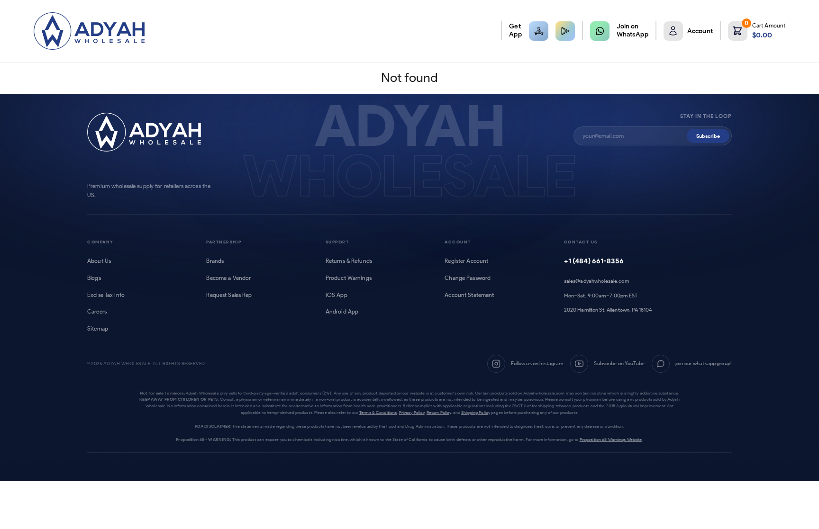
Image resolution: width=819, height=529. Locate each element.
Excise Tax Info (106, 295)
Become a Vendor (228, 278)
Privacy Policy (412, 412)
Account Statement (469, 295)
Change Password (468, 278)
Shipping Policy (475, 412)
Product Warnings (349, 278)
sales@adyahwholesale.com (596, 281)
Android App (342, 311)
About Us (99, 261)
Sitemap (97, 328)
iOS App (336, 295)
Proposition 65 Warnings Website (611, 439)
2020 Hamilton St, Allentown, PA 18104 (608, 309)
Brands (215, 261)
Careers (97, 311)
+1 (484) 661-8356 (594, 261)
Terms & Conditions (378, 412)
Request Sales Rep (229, 295)
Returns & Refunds (349, 261)
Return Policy (439, 412)
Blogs (94, 278)
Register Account (466, 261)
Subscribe (708, 136)
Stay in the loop (706, 116)
